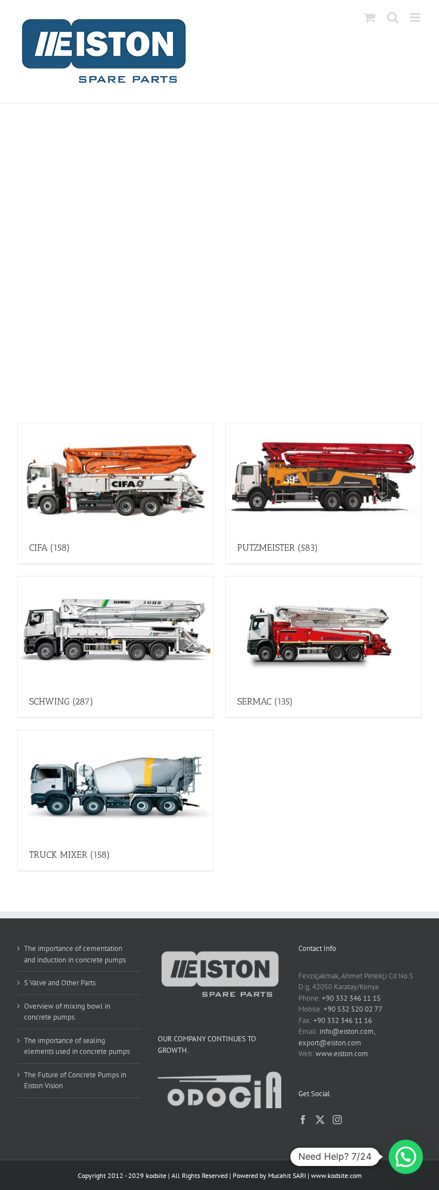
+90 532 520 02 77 (353, 1009)
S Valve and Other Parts (59, 983)
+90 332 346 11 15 (351, 998)
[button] (406, 1157)
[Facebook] (303, 1119)
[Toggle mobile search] (392, 17)
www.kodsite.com (336, 1175)
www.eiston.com (342, 1053)
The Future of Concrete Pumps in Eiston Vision (75, 1080)
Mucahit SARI (287, 1175)
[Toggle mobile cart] (370, 17)
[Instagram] (337, 1119)
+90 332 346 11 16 (342, 1020)
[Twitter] (320, 1119)
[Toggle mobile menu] (416, 17)
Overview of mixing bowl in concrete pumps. (67, 1011)
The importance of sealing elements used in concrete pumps (77, 1046)
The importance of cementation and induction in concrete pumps (75, 954)
